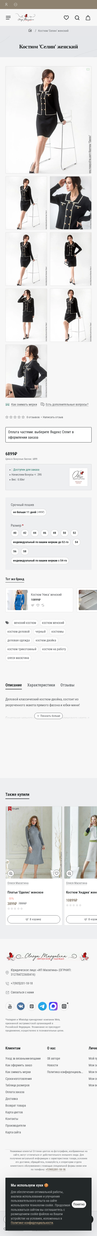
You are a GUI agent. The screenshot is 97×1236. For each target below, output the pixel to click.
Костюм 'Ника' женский (46, 594)
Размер (16, 525)
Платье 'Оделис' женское (25, 892)
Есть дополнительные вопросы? (67, 404)
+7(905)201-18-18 (55, 1169)
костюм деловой (18, 631)
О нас (51, 1048)
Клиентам (13, 1048)
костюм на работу (54, 649)
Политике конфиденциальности (32, 1223)
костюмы (57, 631)
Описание (13, 685)
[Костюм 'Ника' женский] (17, 600)
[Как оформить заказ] (15, 4)
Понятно (79, 1204)
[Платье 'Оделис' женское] (34, 842)
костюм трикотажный (21, 649)
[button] (33, 605)
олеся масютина (18, 658)
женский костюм (25, 623)
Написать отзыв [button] (53, 417)
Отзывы (67, 685)
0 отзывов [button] (33, 417)
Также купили (17, 794)
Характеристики (41, 685)
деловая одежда (18, 640)
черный (40, 631)
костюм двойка (46, 640)
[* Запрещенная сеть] (64, 1006)
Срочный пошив (22, 505)
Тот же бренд (14, 579)
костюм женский (53, 623)
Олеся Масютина (17, 883)
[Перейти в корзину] (88, 17)
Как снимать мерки (24, 404)
